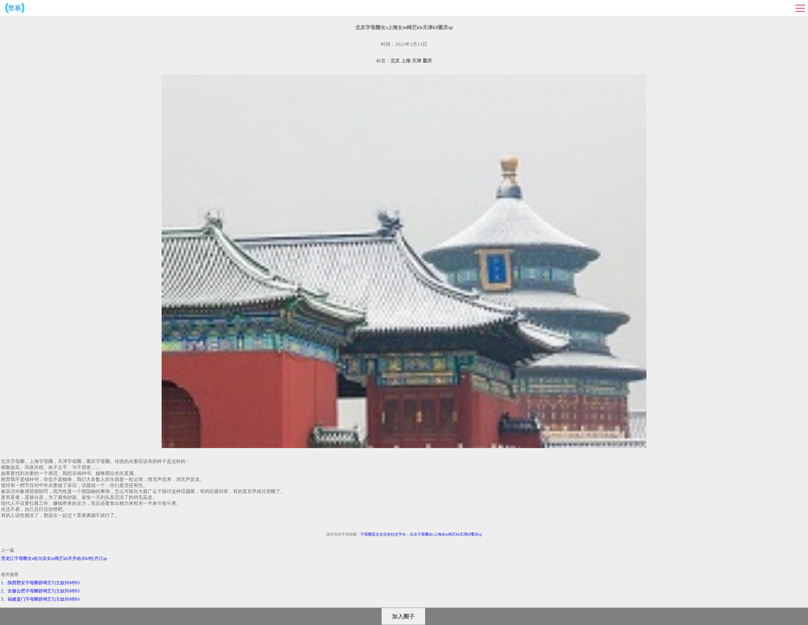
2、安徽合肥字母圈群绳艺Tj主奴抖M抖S (40, 591)
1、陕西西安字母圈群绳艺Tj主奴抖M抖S (40, 582)
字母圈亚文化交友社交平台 (383, 534)
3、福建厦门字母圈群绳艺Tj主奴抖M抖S (40, 599)
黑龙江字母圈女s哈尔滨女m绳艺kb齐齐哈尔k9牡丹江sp (54, 558)
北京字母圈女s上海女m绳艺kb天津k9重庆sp (446, 534)
